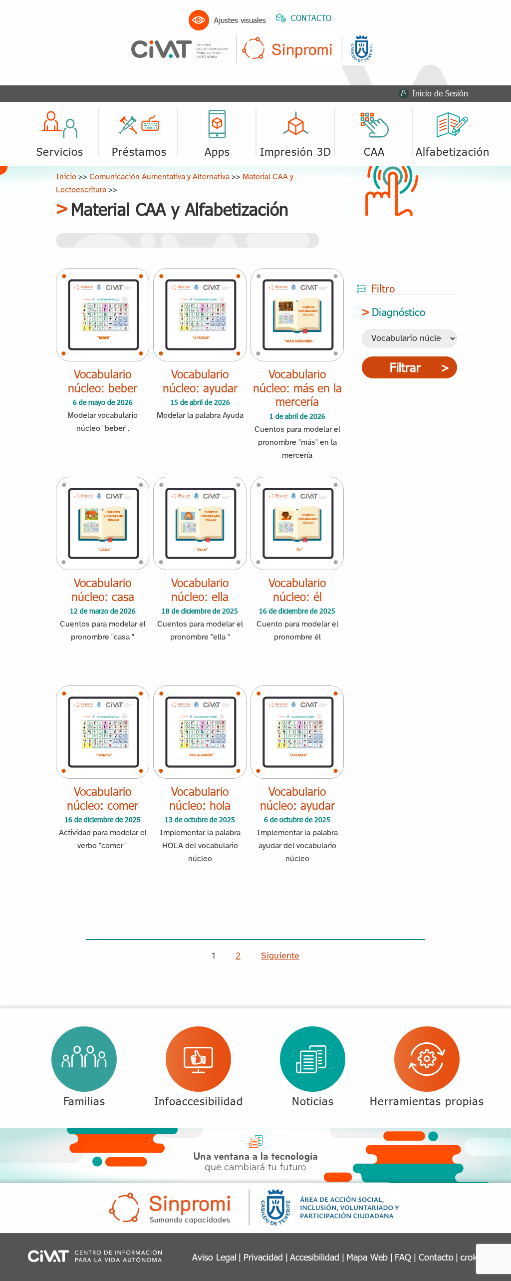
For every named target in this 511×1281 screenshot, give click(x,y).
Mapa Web (367, 1257)
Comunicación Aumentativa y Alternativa (159, 177)
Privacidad (263, 1257)
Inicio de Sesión (440, 93)
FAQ (403, 1257)
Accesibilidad (314, 1257)
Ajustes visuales (240, 20)
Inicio (66, 177)
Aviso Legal (214, 1257)
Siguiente (280, 956)
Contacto (436, 1257)
